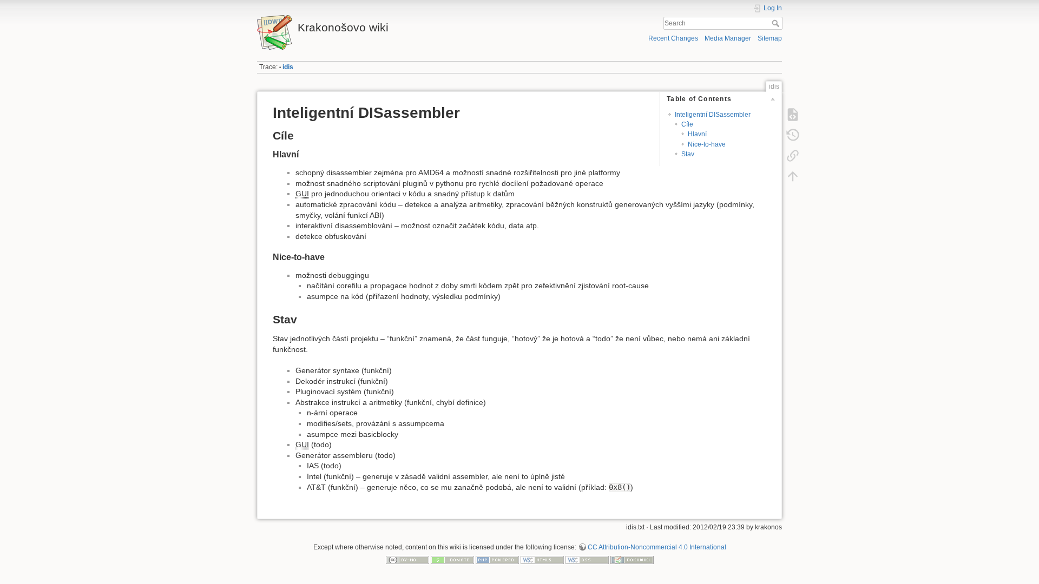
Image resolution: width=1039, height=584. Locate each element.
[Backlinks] (792, 155)
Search (777, 23)
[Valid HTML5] (542, 559)
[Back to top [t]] (792, 176)
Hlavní (697, 134)
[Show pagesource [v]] (792, 114)
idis (287, 67)
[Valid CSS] (587, 559)
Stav (687, 154)
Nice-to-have (707, 144)
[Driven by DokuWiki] (632, 559)
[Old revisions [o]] (792, 135)
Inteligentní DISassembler (713, 114)
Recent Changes (673, 38)
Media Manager (728, 38)
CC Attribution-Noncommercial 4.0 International (657, 547)
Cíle (687, 124)
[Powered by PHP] (497, 559)
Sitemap (770, 38)
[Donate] (452, 559)
